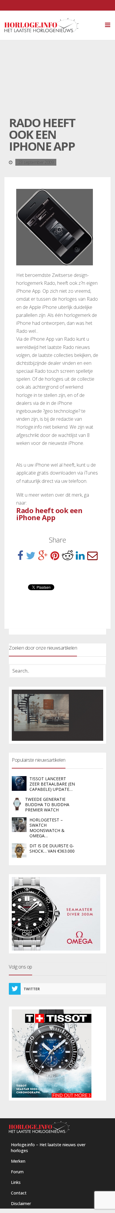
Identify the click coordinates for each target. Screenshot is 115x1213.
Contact (19, 1193)
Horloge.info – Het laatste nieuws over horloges (48, 1147)
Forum (17, 1171)
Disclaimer (21, 1203)
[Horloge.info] (52, 25)
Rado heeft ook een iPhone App (49, 513)
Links (16, 1182)
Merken (18, 1161)
